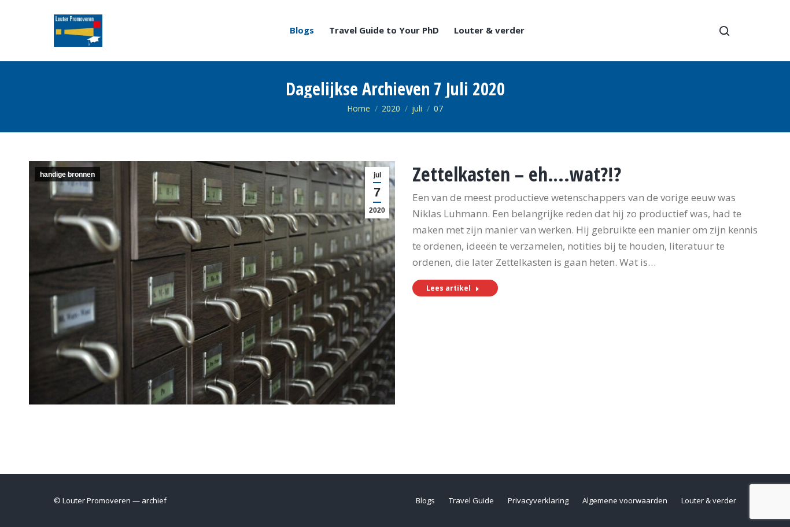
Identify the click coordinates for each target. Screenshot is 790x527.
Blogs (302, 30)
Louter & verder (489, 30)
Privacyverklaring (538, 500)
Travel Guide (471, 500)
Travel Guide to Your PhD (384, 30)
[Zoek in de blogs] (724, 30)
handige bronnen (67, 174)
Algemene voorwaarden (624, 500)
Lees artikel (448, 288)
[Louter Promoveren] (78, 30)
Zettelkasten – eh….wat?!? (516, 174)
